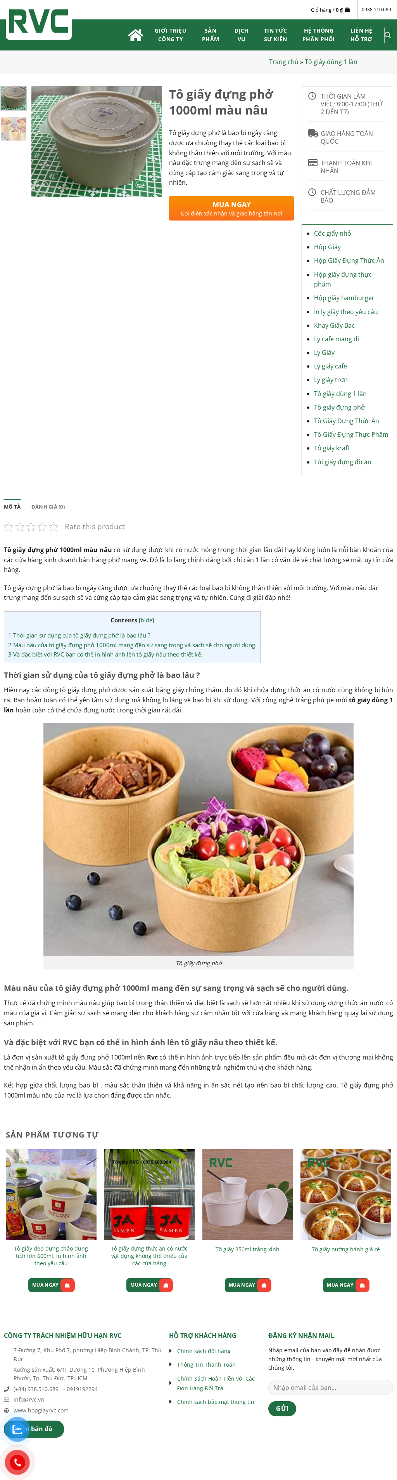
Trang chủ (284, 61)
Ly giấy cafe (330, 366)
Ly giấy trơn (331, 379)
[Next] (149, 141)
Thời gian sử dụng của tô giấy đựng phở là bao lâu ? (79, 635)
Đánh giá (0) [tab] (48, 506)
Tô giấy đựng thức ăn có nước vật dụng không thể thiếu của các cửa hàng (149, 1255)
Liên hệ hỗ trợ (361, 35)
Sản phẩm (210, 35)
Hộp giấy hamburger (344, 298)
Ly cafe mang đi (336, 339)
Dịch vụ (242, 35)
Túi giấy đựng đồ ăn (342, 462)
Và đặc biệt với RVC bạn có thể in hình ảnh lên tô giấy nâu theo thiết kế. (105, 654)
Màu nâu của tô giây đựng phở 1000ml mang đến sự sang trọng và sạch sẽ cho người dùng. (132, 645)
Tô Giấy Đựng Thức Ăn (346, 421)
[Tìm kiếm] (388, 35)
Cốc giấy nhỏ (332, 233)
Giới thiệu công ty (170, 35)
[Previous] (44, 141)
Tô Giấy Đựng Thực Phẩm (351, 434)
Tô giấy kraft (332, 448)
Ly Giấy (324, 352)
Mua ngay (45, 1285)
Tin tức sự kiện (275, 35)
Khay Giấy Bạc (334, 325)
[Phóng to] (41, 187)
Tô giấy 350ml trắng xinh (248, 1249)
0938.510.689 (376, 9)
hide (146, 620)
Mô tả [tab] (12, 506)
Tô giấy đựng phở (339, 407)
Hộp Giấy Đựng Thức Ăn (349, 260)
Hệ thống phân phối (318, 35)
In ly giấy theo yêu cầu (346, 311)
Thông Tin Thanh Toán (206, 1364)
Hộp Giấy (327, 247)
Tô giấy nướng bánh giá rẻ (346, 1249)
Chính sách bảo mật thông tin (215, 1401)
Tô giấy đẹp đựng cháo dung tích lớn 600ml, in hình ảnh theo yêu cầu (51, 1255)
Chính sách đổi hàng (204, 1351)
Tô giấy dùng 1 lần (331, 61)
